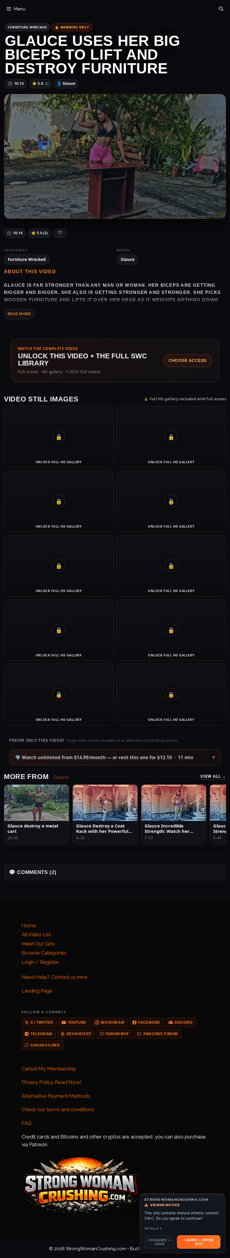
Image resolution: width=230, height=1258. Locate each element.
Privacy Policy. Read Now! (51, 1082)
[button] (115, 757)
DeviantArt (78, 1034)
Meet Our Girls (38, 944)
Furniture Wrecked (27, 27)
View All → (213, 776)
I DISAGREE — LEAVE (159, 1241)
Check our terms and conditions (58, 1109)
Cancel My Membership (49, 1069)
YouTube (77, 1022)
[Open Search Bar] (221, 7)
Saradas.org (45, 1045)
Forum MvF (117, 1034)
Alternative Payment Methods (56, 1096)
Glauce (127, 259)
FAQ (26, 1123)
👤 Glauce (66, 83)
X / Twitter (42, 1022)
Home (29, 925)
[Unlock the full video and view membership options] (115, 156)
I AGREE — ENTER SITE (199, 1241)
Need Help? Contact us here (54, 977)
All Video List (36, 934)
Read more (19, 314)
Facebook (149, 1022)
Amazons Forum (160, 1034)
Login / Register (40, 962)
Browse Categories (44, 953)
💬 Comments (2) (32, 872)
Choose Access (188, 360)
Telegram (41, 1034)
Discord (184, 1022)
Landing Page (37, 991)
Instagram (112, 1022)
